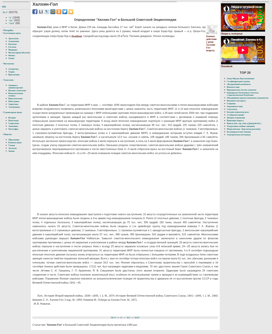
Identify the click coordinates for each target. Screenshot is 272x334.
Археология (13, 38)
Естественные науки (12, 33)
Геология (12, 47)
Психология (13, 120)
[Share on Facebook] (34, 11)
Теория (11, 72)
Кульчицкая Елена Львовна (239, 132)
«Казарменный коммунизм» (239, 84)
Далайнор (76, 36)
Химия (11, 58)
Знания (11, 151)
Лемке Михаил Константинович (240, 78)
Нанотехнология (15, 98)
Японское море (233, 87)
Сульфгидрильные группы (238, 81)
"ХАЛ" (11, 23)
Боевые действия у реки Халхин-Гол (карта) (211, 43)
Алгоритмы (13, 69)
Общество (7, 134)
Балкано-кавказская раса (238, 112)
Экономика (13, 126)
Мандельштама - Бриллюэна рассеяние (244, 129)
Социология (13, 123)
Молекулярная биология (19, 53)
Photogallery (8, 30)
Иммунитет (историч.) (236, 101)
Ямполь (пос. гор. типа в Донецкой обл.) (244, 123)
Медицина (12, 50)
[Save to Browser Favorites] (70, 11)
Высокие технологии (17, 90)
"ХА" (10, 20)
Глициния (231, 103)
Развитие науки (15, 142)
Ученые (11, 145)
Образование (13, 140)
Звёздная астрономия (236, 118)
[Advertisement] (108, 74)
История (12, 118)
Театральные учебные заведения (241, 126)
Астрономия (13, 41)
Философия (13, 129)
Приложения (14, 75)
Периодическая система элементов (241, 90)
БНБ (4, 7)
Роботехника (13, 101)
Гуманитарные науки (12, 112)
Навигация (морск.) (235, 120)
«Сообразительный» (235, 115)
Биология (12, 44)
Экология (12, 148)
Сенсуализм (232, 109)
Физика (11, 55)
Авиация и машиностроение (15, 86)
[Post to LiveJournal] (46, 11)
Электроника (14, 107)
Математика (8, 64)
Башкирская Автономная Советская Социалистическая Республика (242, 94)
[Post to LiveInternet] (40, 11)
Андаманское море (235, 106)
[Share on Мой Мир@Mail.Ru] (52, 11)
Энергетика (13, 104)
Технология (8, 80)
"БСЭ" (5, 12)
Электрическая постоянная (239, 135)
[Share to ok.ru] (58, 11)
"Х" (10, 18)
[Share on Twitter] (64, 11)
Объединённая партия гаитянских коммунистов (247, 98)
